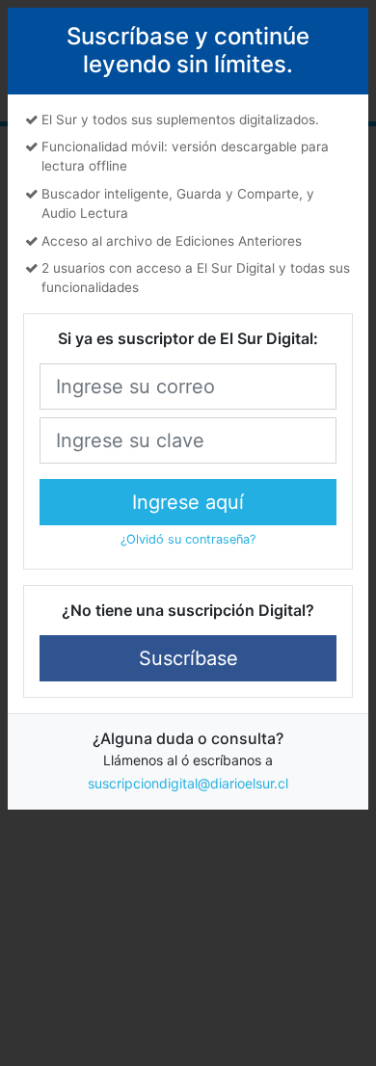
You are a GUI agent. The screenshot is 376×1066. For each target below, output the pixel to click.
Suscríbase (188, 658)
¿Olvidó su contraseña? (188, 539)
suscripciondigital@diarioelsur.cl (188, 783)
